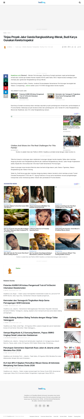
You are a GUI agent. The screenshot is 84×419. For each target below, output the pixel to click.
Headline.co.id (10, 416)
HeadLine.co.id (15, 75)
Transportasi (35, 47)
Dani (6, 352)
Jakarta (27, 85)
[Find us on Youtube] (47, 405)
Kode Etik (56, 416)
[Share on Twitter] (5, 84)
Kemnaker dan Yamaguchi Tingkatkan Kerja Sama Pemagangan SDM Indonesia (68, 96)
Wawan (6, 322)
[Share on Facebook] (5, 76)
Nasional (29, 47)
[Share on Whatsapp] (5, 80)
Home (4, 32)
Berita (9, 32)
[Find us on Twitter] (40, 405)
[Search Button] (80, 2)
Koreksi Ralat (63, 416)
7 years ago (18, 47)
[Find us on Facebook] (36, 405)
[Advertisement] (42, 16)
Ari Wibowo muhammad (11, 337)
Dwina (10, 47)
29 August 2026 (24, 99)
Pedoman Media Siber (46, 416)
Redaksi (70, 416)
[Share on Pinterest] (5, 88)
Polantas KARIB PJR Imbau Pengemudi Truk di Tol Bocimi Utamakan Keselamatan (31, 96)
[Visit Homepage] (42, 2)
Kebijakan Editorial (34, 416)
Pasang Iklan (77, 416)
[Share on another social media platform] (5, 96)
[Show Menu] (4, 2)
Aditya (6, 290)
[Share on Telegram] (5, 92)
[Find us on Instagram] (44, 405)
